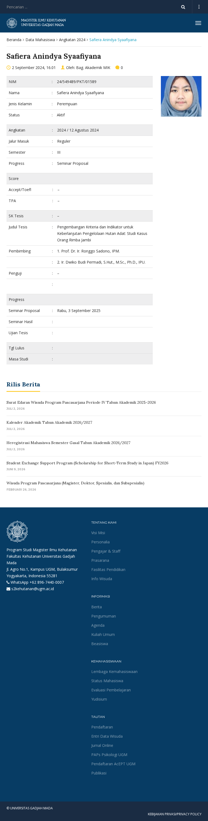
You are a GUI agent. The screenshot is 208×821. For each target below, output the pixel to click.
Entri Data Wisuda (107, 736)
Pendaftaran (102, 727)
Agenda (98, 625)
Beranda (13, 39)
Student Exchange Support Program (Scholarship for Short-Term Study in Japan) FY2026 (87, 463)
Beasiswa (99, 643)
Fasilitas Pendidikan (108, 569)
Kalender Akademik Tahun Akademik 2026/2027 (49, 422)
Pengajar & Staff (105, 551)
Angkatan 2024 (72, 39)
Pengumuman (103, 616)
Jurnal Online (102, 745)
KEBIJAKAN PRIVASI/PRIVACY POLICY (175, 814)
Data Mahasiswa (40, 39)
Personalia (100, 541)
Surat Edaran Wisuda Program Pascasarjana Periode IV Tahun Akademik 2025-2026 (81, 402)
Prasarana (100, 560)
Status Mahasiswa (107, 680)
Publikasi (98, 773)
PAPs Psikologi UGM (109, 754)
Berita (96, 606)
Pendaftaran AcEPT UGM (113, 763)
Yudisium (99, 699)
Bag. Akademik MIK (93, 67)
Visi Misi (98, 532)
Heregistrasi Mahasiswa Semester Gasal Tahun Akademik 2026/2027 (68, 442)
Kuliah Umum (103, 634)
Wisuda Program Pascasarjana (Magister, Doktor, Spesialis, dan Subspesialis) (75, 483)
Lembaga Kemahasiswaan (114, 671)
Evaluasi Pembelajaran (111, 689)
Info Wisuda (101, 578)
